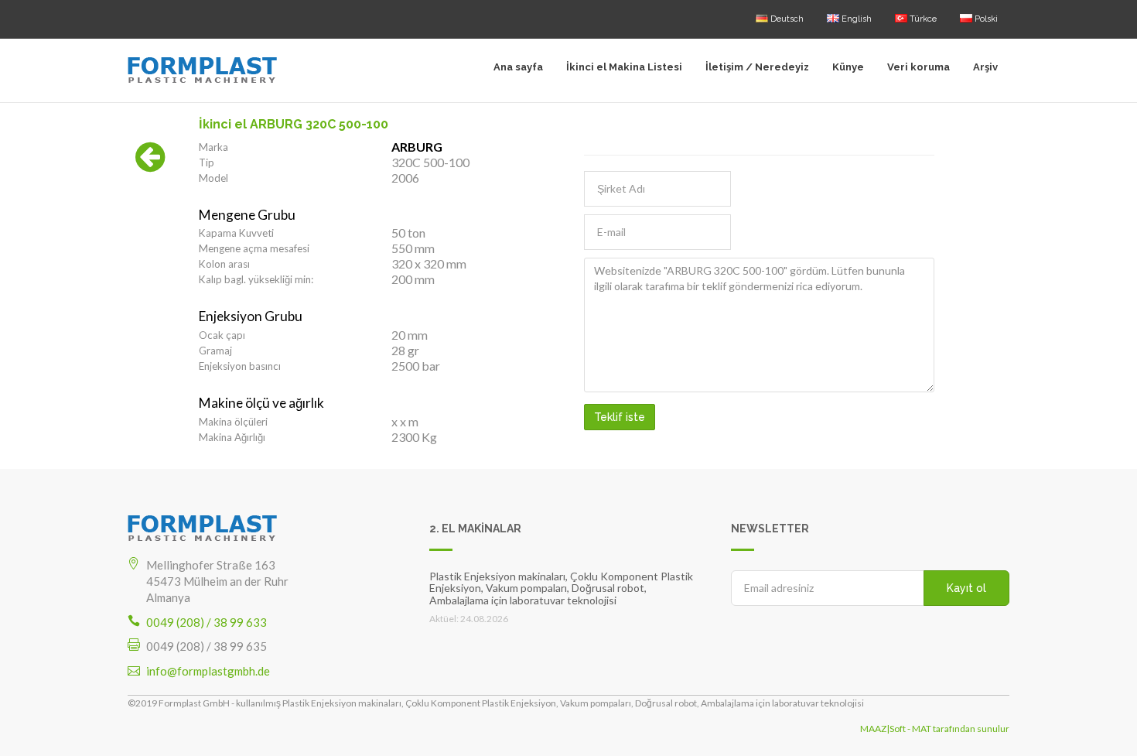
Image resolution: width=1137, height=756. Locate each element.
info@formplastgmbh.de (208, 671)
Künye (848, 67)
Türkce (922, 19)
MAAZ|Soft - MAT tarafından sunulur (934, 728)
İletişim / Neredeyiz (757, 67)
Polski (985, 19)
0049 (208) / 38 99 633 (206, 622)
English (855, 19)
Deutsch (786, 19)
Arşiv (985, 67)
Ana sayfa (518, 67)
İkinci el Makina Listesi (624, 67)
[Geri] (150, 165)
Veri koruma (918, 67)
